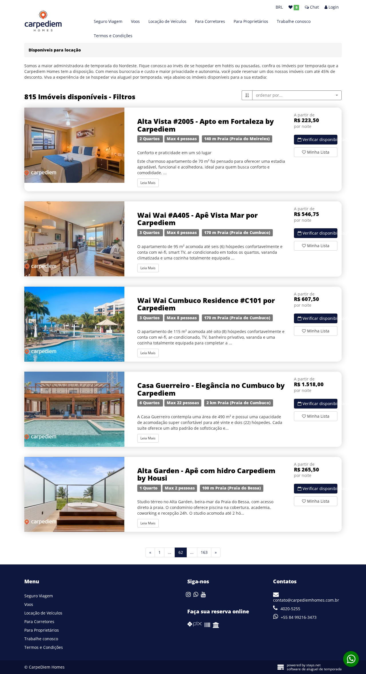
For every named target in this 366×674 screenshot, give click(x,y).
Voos (135, 21)
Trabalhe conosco (294, 21)
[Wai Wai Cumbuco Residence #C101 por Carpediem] (74, 324)
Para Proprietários (251, 21)
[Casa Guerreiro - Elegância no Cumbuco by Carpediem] (74, 409)
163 (204, 552)
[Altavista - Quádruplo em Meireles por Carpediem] (74, 145)
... (169, 552)
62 (182, 552)
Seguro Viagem (108, 21)
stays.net (313, 665)
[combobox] (297, 95)
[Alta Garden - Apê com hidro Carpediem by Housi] (74, 494)
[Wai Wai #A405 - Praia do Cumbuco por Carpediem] (74, 239)
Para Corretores (210, 21)
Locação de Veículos (167, 21)
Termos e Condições (113, 35)
